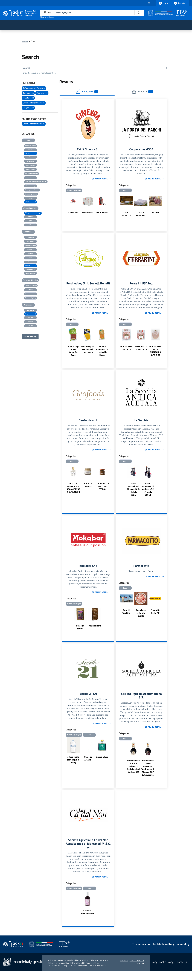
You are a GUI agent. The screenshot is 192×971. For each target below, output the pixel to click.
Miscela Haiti (95, 625)
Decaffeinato (102, 212)
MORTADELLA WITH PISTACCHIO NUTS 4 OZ (155, 351)
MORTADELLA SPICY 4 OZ (126, 348)
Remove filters (30, 336)
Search (26, 68)
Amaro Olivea (102, 756)
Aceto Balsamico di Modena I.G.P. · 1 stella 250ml (133, 489)
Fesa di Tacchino (126, 611)
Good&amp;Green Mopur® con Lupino (87, 349)
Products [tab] (145, 91)
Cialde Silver (87, 212)
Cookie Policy (137, 960)
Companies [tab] (89, 91)
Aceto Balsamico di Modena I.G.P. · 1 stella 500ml (148, 489)
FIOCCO (155, 212)
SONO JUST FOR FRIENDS (87, 912)
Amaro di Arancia (88, 758)
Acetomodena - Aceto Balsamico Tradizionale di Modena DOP (133, 766)
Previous (63, 205)
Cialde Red (73, 212)
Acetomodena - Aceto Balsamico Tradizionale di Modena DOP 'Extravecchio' (147, 767)
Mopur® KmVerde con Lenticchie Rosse (102, 351)
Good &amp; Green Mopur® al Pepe (73, 351)
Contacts (182, 962)
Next (113, 205)
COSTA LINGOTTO (140, 214)
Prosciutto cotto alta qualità (141, 612)
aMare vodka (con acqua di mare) (73, 759)
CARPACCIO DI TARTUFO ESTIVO (102, 486)
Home (25, 41)
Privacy (124, 960)
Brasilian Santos (80, 627)
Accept (140, 963)
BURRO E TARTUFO (88, 485)
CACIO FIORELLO (126, 214)
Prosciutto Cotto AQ (155, 611)
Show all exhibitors (47, 17)
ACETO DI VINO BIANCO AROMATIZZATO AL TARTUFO (73, 488)
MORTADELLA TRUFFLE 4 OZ (140, 348)
